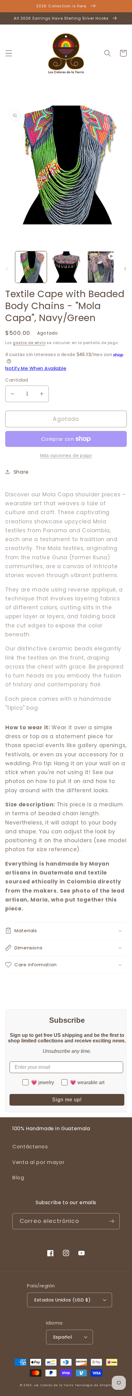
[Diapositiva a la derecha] (125, 269)
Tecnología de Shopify (93, 1385)
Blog (18, 1177)
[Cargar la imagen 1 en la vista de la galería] (31, 267)
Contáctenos (30, 1146)
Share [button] (21, 471)
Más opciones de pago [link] (66, 456)
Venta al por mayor (38, 1162)
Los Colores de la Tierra (54, 1385)
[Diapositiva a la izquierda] (7, 269)
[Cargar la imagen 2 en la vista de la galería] (65, 267)
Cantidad (16, 380)
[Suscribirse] (111, 1221)
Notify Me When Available (35, 368)
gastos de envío (29, 342)
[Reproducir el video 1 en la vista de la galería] (100, 267)
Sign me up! (67, 1099)
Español (62, 1337)
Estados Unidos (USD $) (62, 1300)
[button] (9, 53)
